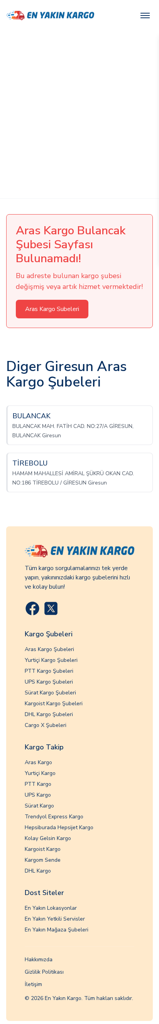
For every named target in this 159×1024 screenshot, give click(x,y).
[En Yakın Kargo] (50, 15)
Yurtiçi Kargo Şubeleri (51, 660)
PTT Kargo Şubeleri (49, 671)
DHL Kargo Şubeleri (49, 714)
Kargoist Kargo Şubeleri (54, 703)
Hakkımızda (38, 959)
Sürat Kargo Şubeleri (50, 692)
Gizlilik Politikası (44, 972)
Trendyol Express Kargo (54, 816)
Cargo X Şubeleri (45, 725)
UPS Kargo (38, 795)
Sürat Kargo (39, 805)
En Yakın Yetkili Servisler (55, 919)
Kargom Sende (43, 860)
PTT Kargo (38, 784)
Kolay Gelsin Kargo (48, 838)
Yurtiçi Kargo (40, 773)
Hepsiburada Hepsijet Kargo (59, 827)
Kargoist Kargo (43, 849)
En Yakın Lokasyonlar (51, 908)
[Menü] (145, 15)
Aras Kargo (38, 762)
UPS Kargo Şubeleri (49, 682)
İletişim (33, 984)
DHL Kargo (38, 871)
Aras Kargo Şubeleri (49, 649)
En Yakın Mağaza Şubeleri (56, 929)
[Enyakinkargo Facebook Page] (32, 608)
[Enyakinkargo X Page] (51, 608)
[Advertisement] (79, 114)
